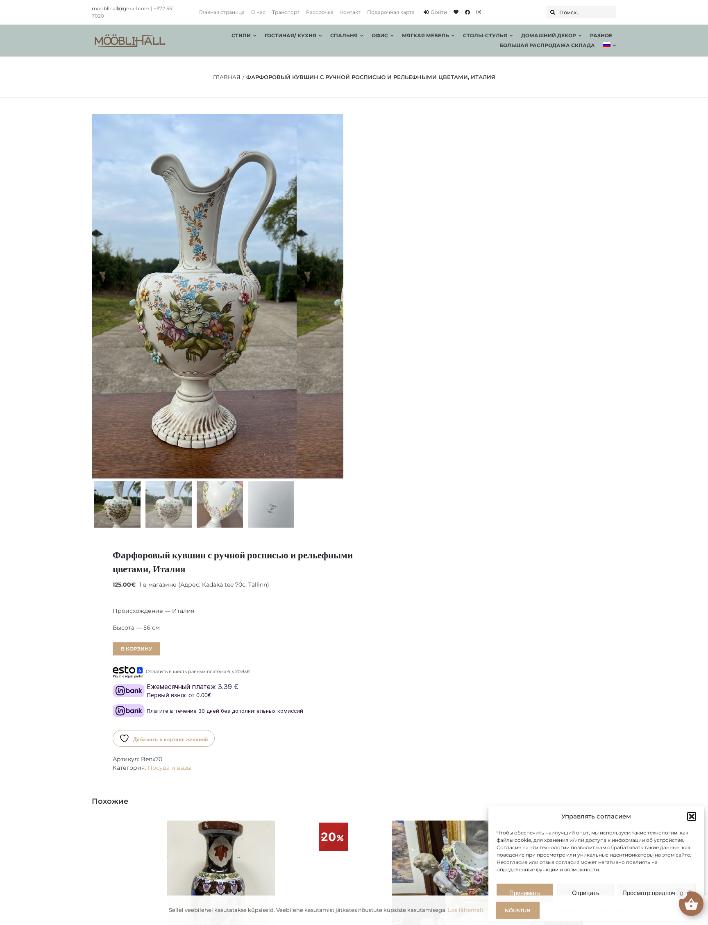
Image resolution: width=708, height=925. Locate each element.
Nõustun (518, 910)
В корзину (136, 649)
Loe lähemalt (465, 910)
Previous (98, 296)
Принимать (524, 892)
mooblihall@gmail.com (121, 8)
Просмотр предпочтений (656, 892)
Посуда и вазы (169, 767)
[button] (692, 816)
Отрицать (585, 892)
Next (337, 296)
